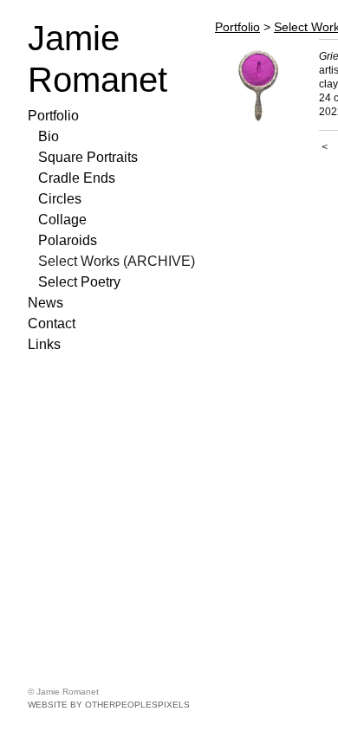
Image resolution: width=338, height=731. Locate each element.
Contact (51, 323)
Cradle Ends (76, 178)
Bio (48, 136)
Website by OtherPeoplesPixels (109, 704)
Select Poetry (79, 282)
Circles (59, 198)
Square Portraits (88, 157)
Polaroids (67, 240)
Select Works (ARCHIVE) (116, 261)
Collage (62, 219)
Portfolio (53, 115)
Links (44, 344)
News (45, 302)
